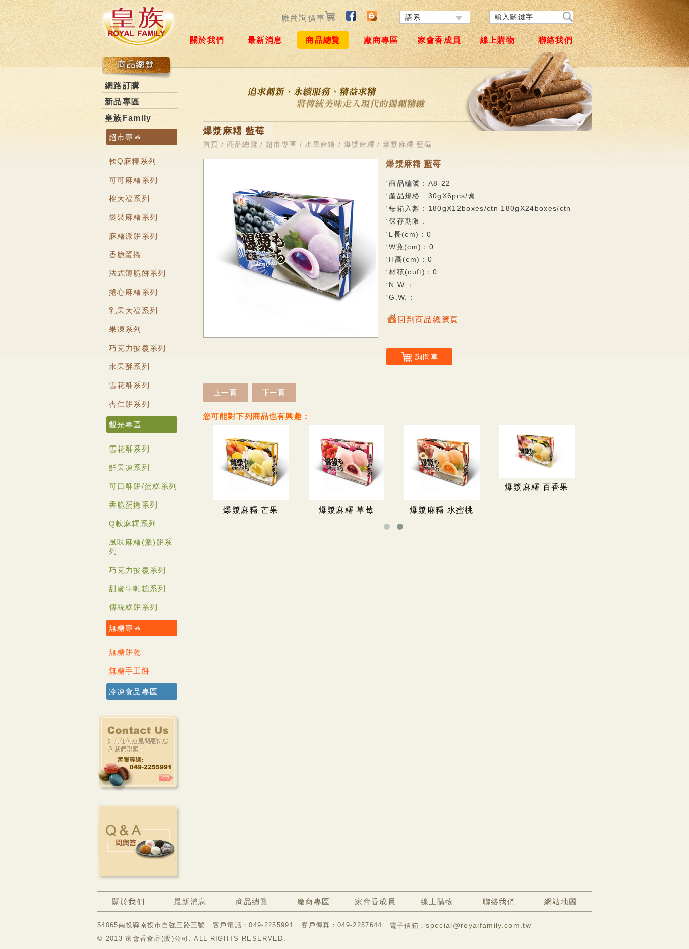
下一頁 (273, 392)
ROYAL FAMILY (137, 26)
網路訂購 (122, 85)
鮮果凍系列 (129, 467)
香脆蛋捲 (125, 254)
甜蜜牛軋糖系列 (137, 588)
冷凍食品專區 (133, 691)
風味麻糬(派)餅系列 (141, 546)
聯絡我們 (555, 40)
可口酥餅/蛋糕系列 (143, 486)
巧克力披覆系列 (137, 348)
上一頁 (225, 392)
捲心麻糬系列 (133, 292)
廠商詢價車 (303, 18)
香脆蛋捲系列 (133, 504)
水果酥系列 (129, 366)
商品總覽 (323, 40)
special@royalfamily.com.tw (478, 925)
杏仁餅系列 (129, 404)
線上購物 (497, 40)
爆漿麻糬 (359, 144)
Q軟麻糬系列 (133, 523)
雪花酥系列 (129, 385)
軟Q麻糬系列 (133, 161)
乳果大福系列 (133, 310)
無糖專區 (125, 628)
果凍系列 (125, 329)
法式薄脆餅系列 (137, 273)
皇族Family (128, 118)
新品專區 (122, 101)
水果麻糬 (320, 144)
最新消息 (265, 40)
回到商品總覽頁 (427, 319)
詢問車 (426, 357)
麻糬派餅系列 (133, 236)
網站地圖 (560, 901)
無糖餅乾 (125, 652)
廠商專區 (381, 40)
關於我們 (207, 40)
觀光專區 (125, 424)
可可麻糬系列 (133, 180)
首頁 (211, 144)
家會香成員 (440, 40)
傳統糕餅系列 (133, 607)
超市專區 (125, 137)
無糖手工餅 (129, 670)
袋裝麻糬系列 (133, 217)
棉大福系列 (129, 198)
